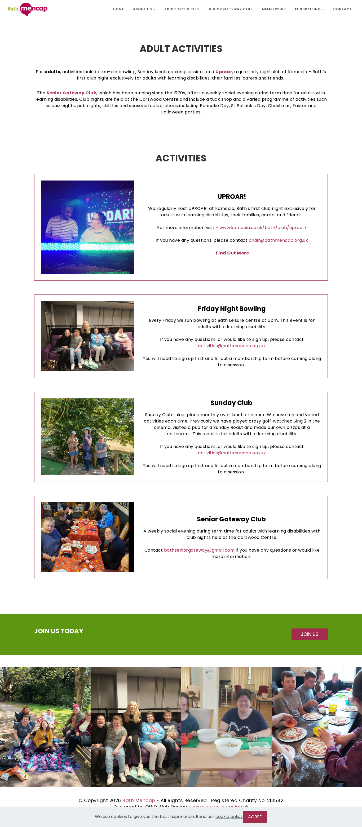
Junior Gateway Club (230, 9)
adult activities (181, 9)
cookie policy (229, 817)
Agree (255, 817)
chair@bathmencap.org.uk (278, 240)
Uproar (223, 72)
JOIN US (310, 634)
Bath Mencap (138, 800)
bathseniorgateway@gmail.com (199, 550)
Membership (274, 9)
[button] (45, 727)
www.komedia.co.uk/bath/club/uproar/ (263, 228)
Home (118, 9)
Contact (342, 9)
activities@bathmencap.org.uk (232, 346)
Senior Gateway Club (72, 93)
